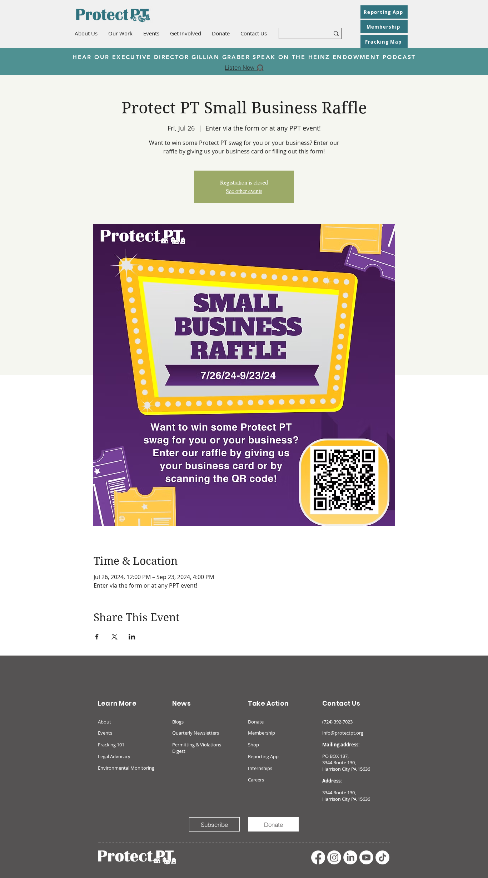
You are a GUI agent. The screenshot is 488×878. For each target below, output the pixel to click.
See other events (244, 191)
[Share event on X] (114, 636)
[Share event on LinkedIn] (132, 636)
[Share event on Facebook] (97, 636)
